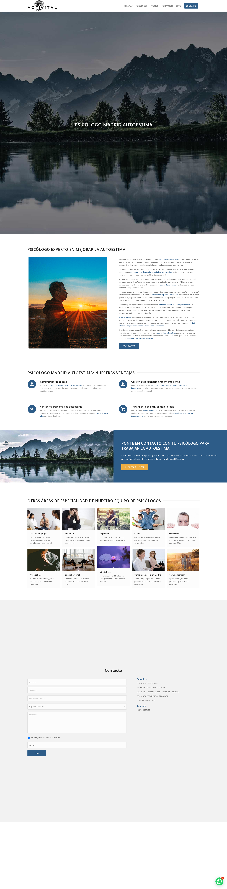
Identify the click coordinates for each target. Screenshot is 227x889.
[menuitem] (128, 6)
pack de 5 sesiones (150, 410)
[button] (219, 881)
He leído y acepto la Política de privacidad (46, 737)
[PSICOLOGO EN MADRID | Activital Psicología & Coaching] (42, 6)
